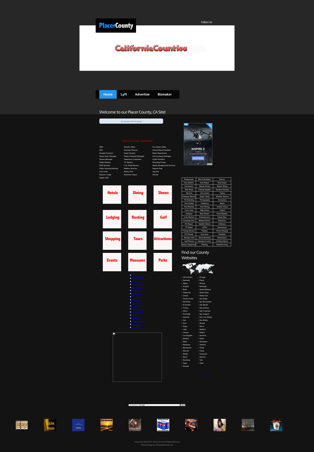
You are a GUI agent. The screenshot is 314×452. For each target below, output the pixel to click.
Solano (202, 332)
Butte (185, 289)
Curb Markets (188, 217)
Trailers (222, 210)
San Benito (203, 305)
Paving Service (189, 231)
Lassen (186, 332)
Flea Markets (188, 207)
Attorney (188, 193)
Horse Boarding (204, 238)
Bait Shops (188, 190)
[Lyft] (124, 94)
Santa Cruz (203, 296)
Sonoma (202, 335)
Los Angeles (187, 335)
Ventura (202, 357)
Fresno (185, 308)
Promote (209, 164)
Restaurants (189, 179)
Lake (185, 329)
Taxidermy (204, 203)
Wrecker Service (222, 196)
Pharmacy (222, 220)
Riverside (203, 286)
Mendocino (187, 348)
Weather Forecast (205, 374)
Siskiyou (202, 329)
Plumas (202, 283)
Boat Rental (204, 214)
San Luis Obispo (205, 317)
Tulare (201, 351)
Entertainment (204, 217)
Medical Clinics (204, 220)
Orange (202, 277)
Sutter (201, 338)
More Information (125, 121)
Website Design (147, 445)
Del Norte (186, 302)
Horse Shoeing (222, 231)
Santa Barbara (205, 289)
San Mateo (203, 320)
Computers (222, 200)
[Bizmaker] (165, 94)
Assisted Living (222, 245)
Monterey (186, 360)
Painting (204, 245)
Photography (204, 200)
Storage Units (188, 238)
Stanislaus (203, 342)
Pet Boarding (189, 200)
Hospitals (222, 234)
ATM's (204, 227)
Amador (186, 286)
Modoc (185, 354)
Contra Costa (188, 299)
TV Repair (189, 227)
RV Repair (189, 224)
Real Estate (222, 183)
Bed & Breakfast (204, 179)
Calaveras (187, 292)
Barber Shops (222, 186)
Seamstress (222, 227)
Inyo (184, 320)
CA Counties (187, 277)
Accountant (204, 193)
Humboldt (186, 314)
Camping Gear (189, 220)
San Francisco (205, 311)
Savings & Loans (204, 241)
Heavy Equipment (189, 245)
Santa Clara (204, 292)
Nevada (186, 366)
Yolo (201, 360)
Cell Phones (189, 241)
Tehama (202, 345)
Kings (185, 326)
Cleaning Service (189, 196)
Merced (186, 351)
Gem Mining (204, 207)
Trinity (201, 348)
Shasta (202, 323)
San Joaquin (204, 314)
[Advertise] (142, 94)
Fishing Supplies (204, 190)
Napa (185, 363)
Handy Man (222, 217)
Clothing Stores (222, 241)
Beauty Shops (204, 186)
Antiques (188, 214)
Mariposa (186, 345)
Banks (222, 203)
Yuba (201, 363)
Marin (185, 342)
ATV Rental (188, 234)
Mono (185, 357)
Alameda (186, 280)
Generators (188, 186)
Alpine (185, 283)
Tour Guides (189, 203)
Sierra (201, 326)
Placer (201, 280)
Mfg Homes (204, 210)
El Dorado (187, 305)
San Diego (203, 299)
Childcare (222, 224)
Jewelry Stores (222, 207)
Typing (222, 193)
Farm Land (188, 210)
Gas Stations (189, 183)
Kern (185, 323)
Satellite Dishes (204, 224)
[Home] (108, 94)
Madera (186, 338)
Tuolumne (203, 354)
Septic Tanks (204, 196)
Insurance (204, 234)
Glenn (185, 311)
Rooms (222, 179)
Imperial (186, 317)
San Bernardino (205, 302)
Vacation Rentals (222, 190)
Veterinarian (222, 238)
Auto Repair (204, 183)
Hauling (204, 231)
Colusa (185, 296)
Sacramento (204, 308)
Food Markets (222, 214)
